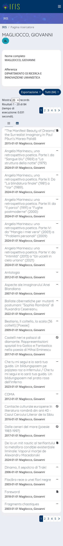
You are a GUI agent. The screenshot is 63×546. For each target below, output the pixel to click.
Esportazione (30, 92)
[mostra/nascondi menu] (59, 6)
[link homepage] (12, 6)
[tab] (9, 123)
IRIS (4, 27)
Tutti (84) (51, 92)
